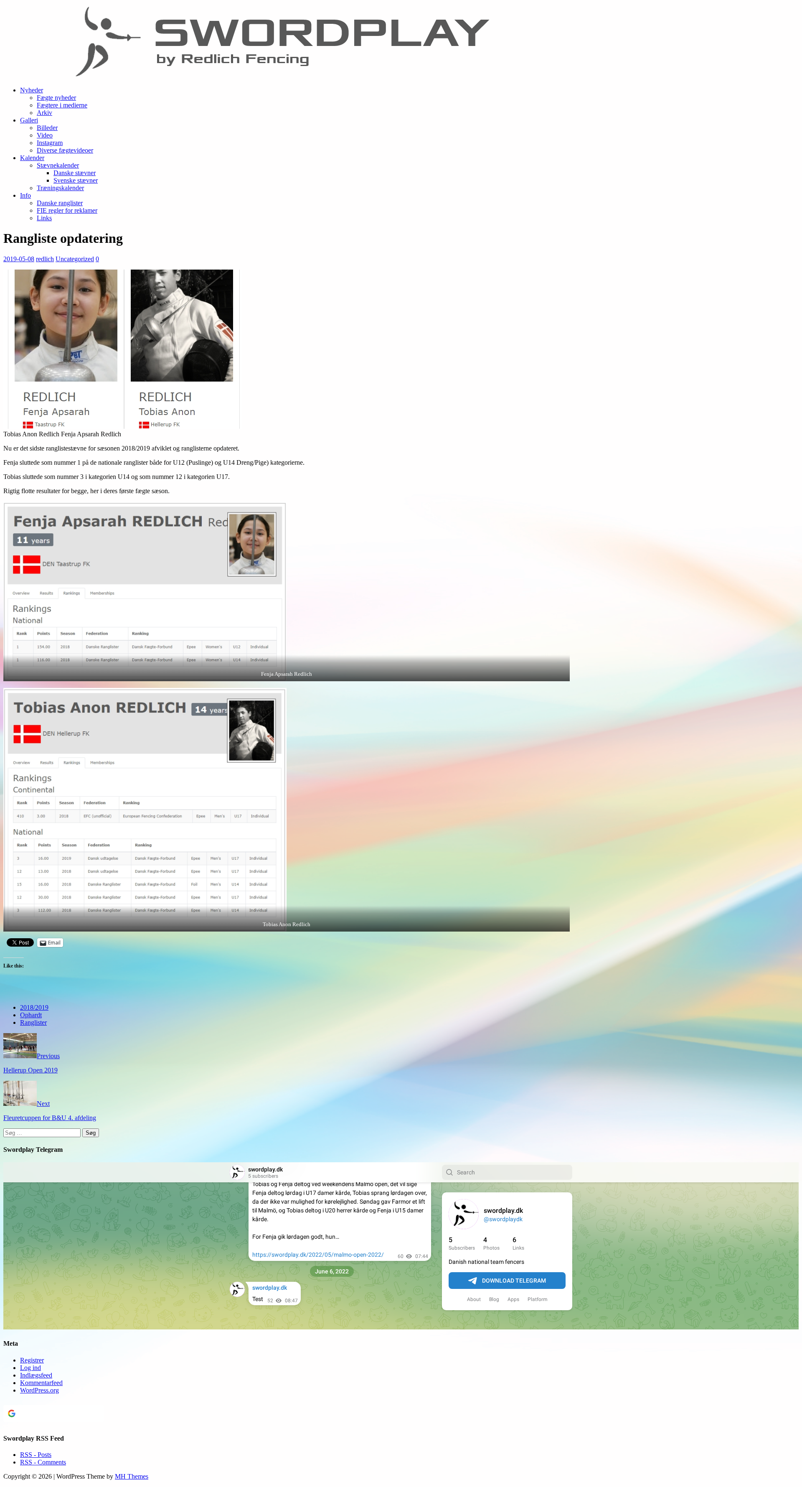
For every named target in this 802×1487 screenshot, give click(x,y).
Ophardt (31, 1014)
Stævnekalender (58, 165)
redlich (45, 258)
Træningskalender (60, 187)
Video (45, 135)
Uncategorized (75, 258)
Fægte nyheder (56, 97)
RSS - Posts (35, 1454)
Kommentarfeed (41, 1382)
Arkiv (44, 112)
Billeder (47, 127)
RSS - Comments (43, 1462)
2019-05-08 (18, 258)
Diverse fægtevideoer (65, 150)
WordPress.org (39, 1390)
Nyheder (31, 90)
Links (44, 218)
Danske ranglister (60, 202)
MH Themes (131, 1476)
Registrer (32, 1360)
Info (25, 195)
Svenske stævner (75, 180)
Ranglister (33, 1022)
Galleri (29, 120)
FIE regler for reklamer (67, 210)
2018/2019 (34, 1007)
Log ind (30, 1367)
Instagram (50, 142)
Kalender (32, 157)
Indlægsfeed (36, 1375)
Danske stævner (74, 172)
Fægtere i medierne (62, 105)
